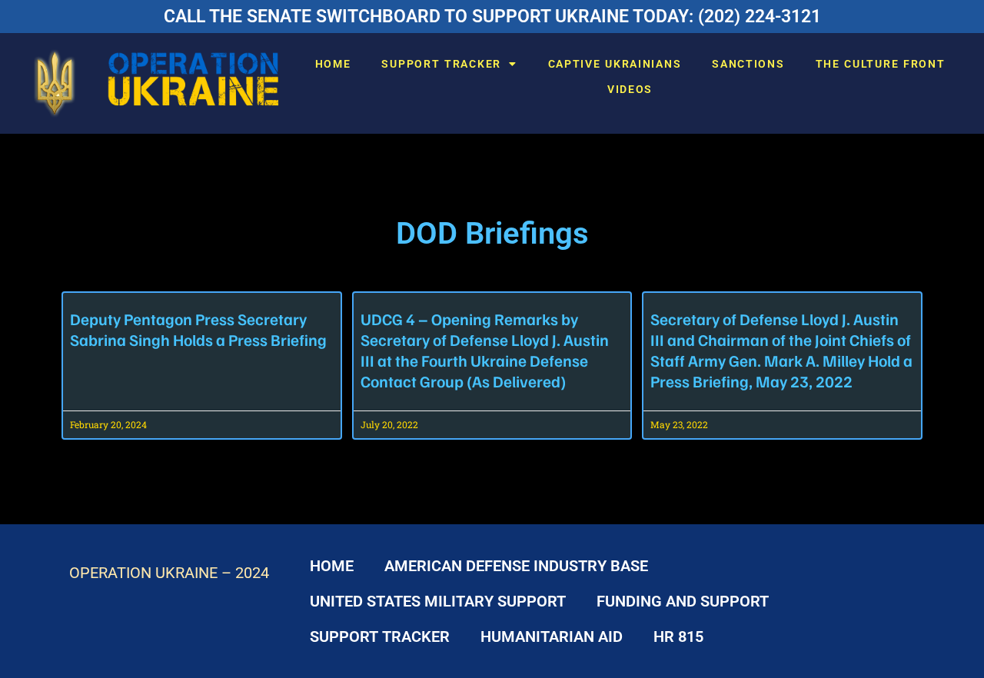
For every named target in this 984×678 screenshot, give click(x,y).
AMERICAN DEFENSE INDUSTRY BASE (516, 566)
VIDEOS (630, 89)
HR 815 (678, 636)
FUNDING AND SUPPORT (683, 601)
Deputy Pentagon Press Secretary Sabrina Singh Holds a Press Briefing (198, 329)
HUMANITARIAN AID (551, 636)
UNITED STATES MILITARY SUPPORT (438, 601)
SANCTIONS (748, 64)
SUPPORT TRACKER (441, 64)
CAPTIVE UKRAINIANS (615, 64)
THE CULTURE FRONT (881, 64)
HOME (333, 64)
